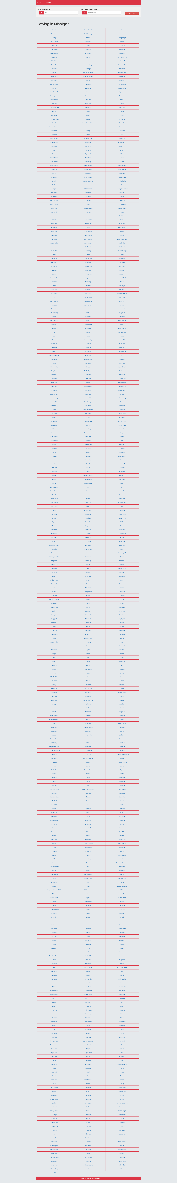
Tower (88, 1122)
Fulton (54, 828)
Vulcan (122, 1138)
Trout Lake (88, 1126)
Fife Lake (122, 545)
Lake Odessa (88, 324)
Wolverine (54, 623)
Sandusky (122, 289)
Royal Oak (54, 65)
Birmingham (54, 96)
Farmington (122, 142)
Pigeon (88, 417)
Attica (122, 677)
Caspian (54, 456)
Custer (88, 607)
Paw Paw (88, 158)
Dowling (122, 785)
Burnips (122, 719)
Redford (54, 1056)
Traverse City (122, 65)
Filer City (54, 816)
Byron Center (122, 723)
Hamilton (122, 859)
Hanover (88, 557)
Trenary (122, 1122)
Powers (122, 564)
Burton (88, 80)
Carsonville (122, 533)
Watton (88, 1149)
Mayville (54, 448)
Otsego (88, 131)
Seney (122, 1084)
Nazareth (122, 991)
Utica (122, 212)
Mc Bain (54, 963)
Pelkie (88, 1033)
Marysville (88, 146)
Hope (54, 886)
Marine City (88, 235)
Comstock (54, 758)
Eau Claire (54, 506)
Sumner (88, 1115)
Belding (122, 196)
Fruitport (54, 421)
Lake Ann (88, 611)
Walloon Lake (122, 1142)
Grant (88, 452)
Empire (88, 580)
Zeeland (122, 200)
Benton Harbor (122, 57)
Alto (122, 665)
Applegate (122, 619)
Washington (54, 1146)
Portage (88, 69)
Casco (122, 731)
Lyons (54, 479)
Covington (54, 770)
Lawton (54, 336)
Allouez (88, 665)
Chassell (122, 743)
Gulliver (122, 851)
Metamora (122, 514)
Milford (122, 185)
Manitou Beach (54, 956)
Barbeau (122, 685)
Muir (122, 506)
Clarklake (88, 747)
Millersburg (54, 634)
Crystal (122, 770)
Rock (54, 1068)
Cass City (54, 309)
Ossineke (54, 1022)
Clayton (122, 588)
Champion (122, 739)
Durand (122, 220)
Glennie (88, 836)
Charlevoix (54, 235)
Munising (88, 282)
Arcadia (122, 669)
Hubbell (122, 890)
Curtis (88, 774)
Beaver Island (122, 692)
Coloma (88, 375)
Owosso (88, 92)
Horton (88, 886)
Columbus (54, 754)
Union (54, 1134)
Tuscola (88, 1130)
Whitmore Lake (88, 1165)
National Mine (54, 991)
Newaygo (122, 258)
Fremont (54, 227)
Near (89, 9)
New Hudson (88, 994)
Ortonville (54, 375)
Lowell (54, 181)
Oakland (88, 1006)
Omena (122, 1010)
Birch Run (122, 371)
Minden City (88, 638)
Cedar (54, 735)
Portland (54, 212)
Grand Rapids (88, 30)
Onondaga (88, 1014)
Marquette (88, 84)
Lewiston (122, 940)
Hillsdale (54, 134)
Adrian (54, 73)
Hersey (54, 588)
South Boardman (54, 1107)
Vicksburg (54, 266)
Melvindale (54, 146)
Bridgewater (54, 716)
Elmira (88, 801)
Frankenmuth (122, 208)
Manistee (88, 150)
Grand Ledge (122, 169)
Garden (88, 626)
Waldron (54, 530)
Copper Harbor (122, 762)
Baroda (88, 464)
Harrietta (54, 650)
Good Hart (54, 840)
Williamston (88, 189)
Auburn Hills (122, 88)
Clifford (122, 595)
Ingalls (88, 898)
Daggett (54, 619)
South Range (54, 491)
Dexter (88, 227)
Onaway (88, 468)
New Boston (54, 994)
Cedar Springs (122, 251)
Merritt (54, 967)
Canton (122, 727)
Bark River (54, 688)
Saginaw (88, 42)
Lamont (54, 933)
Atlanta (122, 673)
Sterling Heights (122, 38)
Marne (54, 960)
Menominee (122, 165)
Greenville (122, 146)
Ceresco (88, 739)
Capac (54, 340)
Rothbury (88, 561)
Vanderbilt (88, 514)
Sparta (122, 231)
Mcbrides (88, 630)
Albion (122, 154)
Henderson (54, 874)
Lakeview (88, 437)
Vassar (88, 255)
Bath (122, 688)
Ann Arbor (54, 34)
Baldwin (54, 410)
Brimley (88, 716)
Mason (122, 158)
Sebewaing (122, 351)
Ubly (88, 472)
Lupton (122, 948)
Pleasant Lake (54, 1041)
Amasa (54, 669)
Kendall (88, 913)
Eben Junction (54, 797)
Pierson (122, 642)
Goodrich (88, 196)
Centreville (122, 379)
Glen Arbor (122, 832)
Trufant (54, 1130)
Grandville (122, 107)
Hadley (88, 855)
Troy (122, 1126)
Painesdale (122, 1022)
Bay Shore (88, 692)
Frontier (122, 824)
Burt (54, 723)
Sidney (88, 1091)
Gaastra (54, 595)
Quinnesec (54, 1049)
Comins (88, 754)
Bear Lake (122, 607)
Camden (54, 537)
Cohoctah (122, 750)
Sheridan (122, 499)
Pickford (88, 1037)
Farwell (122, 460)
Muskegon (54, 38)
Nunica (54, 1006)
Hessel (54, 878)
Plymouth (88, 154)
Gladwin (54, 282)
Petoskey (88, 162)
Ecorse (122, 150)
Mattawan (88, 328)
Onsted (122, 448)
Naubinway (88, 991)
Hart (88, 867)
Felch (88, 812)
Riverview (122, 127)
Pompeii (122, 1041)
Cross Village (88, 770)
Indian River (54, 898)
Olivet (54, 351)
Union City (122, 363)
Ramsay (122, 1049)
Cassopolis (88, 348)
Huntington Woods (122, 189)
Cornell (88, 766)
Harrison (54, 258)
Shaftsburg (54, 1087)
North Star (88, 998)
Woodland (122, 561)
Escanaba (88, 96)
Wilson (122, 1169)
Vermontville (54, 487)
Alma (122, 104)
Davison (54, 216)
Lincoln (88, 599)
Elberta (122, 580)
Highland (54, 882)
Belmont (88, 696)
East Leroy (54, 793)
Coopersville (54, 243)
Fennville (54, 382)
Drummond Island (88, 789)
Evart (88, 336)
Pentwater (54, 468)
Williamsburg (54, 1169)
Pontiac (88, 61)
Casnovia (122, 592)
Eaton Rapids (122, 204)
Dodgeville (122, 781)
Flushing (54, 169)
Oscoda (54, 1018)
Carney (122, 638)
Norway (88, 286)
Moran (122, 975)
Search (132, 13)
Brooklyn (122, 286)
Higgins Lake (122, 878)
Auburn (88, 320)
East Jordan (88, 305)
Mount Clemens (54, 107)
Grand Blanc (88, 169)
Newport (122, 994)
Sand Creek (88, 1080)
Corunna (54, 262)
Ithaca (122, 282)
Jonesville (88, 317)
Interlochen (122, 898)
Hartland (122, 867)
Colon (54, 417)
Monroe (54, 69)
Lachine (54, 921)
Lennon (122, 537)
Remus (88, 1056)
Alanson (88, 491)
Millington (122, 433)
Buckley (88, 495)
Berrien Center (88, 700)
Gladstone (122, 216)
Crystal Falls (122, 382)
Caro (88, 216)
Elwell (122, 801)
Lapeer (88, 119)
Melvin (54, 646)
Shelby (122, 324)
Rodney (122, 1068)
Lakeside (54, 929)
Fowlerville (88, 247)
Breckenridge (54, 394)
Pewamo (88, 545)
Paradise (88, 1029)
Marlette (54, 344)
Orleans (122, 1014)
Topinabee (54, 1122)
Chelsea (88, 200)
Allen (54, 638)
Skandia (88, 1095)
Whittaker (122, 1165)
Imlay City (54, 251)
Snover (122, 1099)
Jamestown (88, 902)
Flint (122, 30)
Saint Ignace (54, 301)
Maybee (54, 526)
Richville (88, 1060)
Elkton (122, 483)
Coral (54, 766)
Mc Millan (88, 963)
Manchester (54, 320)
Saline (54, 154)
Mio (122, 971)
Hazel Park (88, 104)
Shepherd (54, 371)
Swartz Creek (54, 204)
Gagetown (122, 576)
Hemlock (122, 871)
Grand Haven (54, 138)
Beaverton (122, 429)
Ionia (122, 111)
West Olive (88, 1157)
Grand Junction (88, 843)
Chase (88, 743)
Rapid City (54, 1053)
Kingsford (88, 212)
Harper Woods (54, 119)
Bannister (88, 685)
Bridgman (122, 313)
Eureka (122, 805)
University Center (54, 1138)
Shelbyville (88, 1087)
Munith (88, 983)
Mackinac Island (54, 545)
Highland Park (88, 138)
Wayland (54, 224)
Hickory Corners (88, 878)
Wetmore (54, 1161)
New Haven (88, 220)
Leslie (88, 332)
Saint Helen (88, 1076)
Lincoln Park (122, 73)
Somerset (88, 1103)
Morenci (122, 317)
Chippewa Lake (54, 747)
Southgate (54, 80)
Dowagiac (122, 193)
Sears (88, 1084)
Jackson (122, 45)
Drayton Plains (54, 789)
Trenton (88, 100)
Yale (54, 332)
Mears (122, 963)
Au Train (54, 681)
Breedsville (122, 630)
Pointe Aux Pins (88, 1041)
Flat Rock (122, 816)
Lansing (122, 933)
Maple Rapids (54, 499)
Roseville (122, 69)
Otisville (54, 472)
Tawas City (122, 340)
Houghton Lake (122, 886)
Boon (54, 708)
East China (122, 789)
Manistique (88, 266)
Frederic (54, 824)
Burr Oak (122, 472)
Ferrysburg (88, 278)
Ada (54, 657)
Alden (54, 661)
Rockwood (122, 270)
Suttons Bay (122, 503)
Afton (88, 657)
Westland (122, 49)
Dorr (88, 785)
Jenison (88, 905)
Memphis (88, 413)
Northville (54, 196)
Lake (122, 921)
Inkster (54, 88)
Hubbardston (122, 568)
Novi (122, 1002)
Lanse (88, 933)
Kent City (88, 425)
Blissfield (88, 270)
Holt (88, 882)
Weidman (54, 1153)
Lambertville (122, 929)
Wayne (122, 100)
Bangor (122, 336)
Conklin (122, 758)
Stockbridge (88, 402)
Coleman (122, 410)
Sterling (88, 533)
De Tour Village (54, 599)
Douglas (54, 289)
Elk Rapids (122, 359)
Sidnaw (54, 1091)
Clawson (54, 131)
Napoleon (88, 987)
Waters (122, 1146)
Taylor (88, 57)
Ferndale (122, 96)
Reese (88, 382)
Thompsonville (54, 557)
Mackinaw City (88, 475)
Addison (122, 510)
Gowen (54, 843)
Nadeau (122, 983)
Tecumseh (54, 162)
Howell (54, 150)
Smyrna (88, 1099)
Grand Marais (122, 843)
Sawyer (122, 1080)
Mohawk (54, 975)
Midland (122, 61)
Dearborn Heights (88, 65)
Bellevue (88, 394)
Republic (122, 1056)
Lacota (88, 921)
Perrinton (122, 572)
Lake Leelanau (88, 925)
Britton (54, 518)
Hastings (88, 173)
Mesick (88, 572)
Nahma (54, 987)
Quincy (122, 355)
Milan (54, 173)
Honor (88, 595)
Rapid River (88, 1053)
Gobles (54, 475)
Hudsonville (122, 177)
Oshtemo (88, 1018)
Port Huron (54, 49)
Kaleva (122, 549)
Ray (122, 1053)
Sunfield (54, 514)
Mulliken (88, 518)
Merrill (54, 495)
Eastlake (88, 793)
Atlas (88, 677)
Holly (122, 162)
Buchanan (54, 231)
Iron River (122, 274)
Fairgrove (88, 526)
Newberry (54, 274)
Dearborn (54, 45)
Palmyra (122, 1025)
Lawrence (88, 441)
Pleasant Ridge (122, 293)
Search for (44, 9)
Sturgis (54, 123)
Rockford (88, 193)
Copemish (122, 634)
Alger (88, 661)
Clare (88, 204)
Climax (54, 483)
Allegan (54, 189)
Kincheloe (54, 917)
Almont (54, 286)
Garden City (54, 84)
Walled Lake (122, 181)
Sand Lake (122, 530)
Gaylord (88, 828)
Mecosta (54, 553)
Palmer (54, 1025)
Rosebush (54, 584)
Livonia (88, 45)
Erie (88, 805)
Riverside (88, 1064)
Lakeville (88, 929)
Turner (88, 654)
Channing (54, 743)
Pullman (122, 1045)
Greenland (122, 847)
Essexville (88, 262)
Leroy (54, 940)
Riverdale (54, 1064)
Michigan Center (122, 967)
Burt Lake (88, 723)
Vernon (88, 487)
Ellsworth (88, 588)
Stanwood (122, 626)
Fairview (122, 809)
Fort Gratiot (54, 820)
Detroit (54, 30)
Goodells (88, 840)
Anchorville (88, 669)
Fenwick (122, 812)
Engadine (54, 805)
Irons (54, 902)
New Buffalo (122, 332)
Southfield (122, 53)
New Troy (88, 49)
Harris (88, 863)
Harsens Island (54, 867)
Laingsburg (54, 398)
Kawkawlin (122, 909)
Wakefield (122, 348)
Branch (122, 708)
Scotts (54, 1084)
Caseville (122, 491)
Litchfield (54, 390)
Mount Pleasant (88, 73)
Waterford (88, 1146)
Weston (122, 1157)
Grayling (88, 251)
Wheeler (88, 1161)
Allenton (54, 665)
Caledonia (54, 359)
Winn (54, 1173)
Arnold (88, 673)
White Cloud (88, 386)
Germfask (54, 832)
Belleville (122, 243)
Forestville (122, 650)
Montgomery (88, 592)
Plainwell (122, 247)
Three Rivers (54, 142)
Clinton (88, 313)
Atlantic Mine (54, 677)
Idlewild (122, 894)
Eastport (122, 793)
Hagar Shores (122, 855)
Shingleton (122, 1087)
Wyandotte (122, 84)
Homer (88, 603)
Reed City (122, 301)
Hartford (88, 293)
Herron (122, 874)
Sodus (54, 1103)
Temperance (54, 1118)
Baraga (54, 328)
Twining (88, 642)
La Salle (122, 917)
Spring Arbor (54, 1111)
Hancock (88, 224)
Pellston (122, 468)
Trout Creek (54, 1126)
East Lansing (88, 34)
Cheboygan (122, 227)
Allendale (122, 661)
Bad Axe (122, 262)
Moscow (54, 979)
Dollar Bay (54, 785)
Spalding (122, 1107)
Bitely (54, 704)
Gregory (54, 851)
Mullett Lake (122, 979)
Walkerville (88, 619)
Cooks (88, 762)
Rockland (88, 1068)
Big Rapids (54, 115)
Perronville (54, 1037)
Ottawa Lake (88, 1022)
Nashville (88, 355)
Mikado (88, 971)
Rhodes (54, 1060)
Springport (122, 479)
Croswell (122, 309)
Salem (122, 1076)
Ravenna (122, 406)
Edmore (54, 413)
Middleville (122, 266)
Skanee (122, 1095)
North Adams (88, 549)
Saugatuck (54, 441)
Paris (122, 1029)
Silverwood (122, 1091)
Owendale (88, 623)
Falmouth (54, 812)
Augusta (88, 448)
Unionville (88, 541)
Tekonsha (122, 495)
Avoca (88, 681)
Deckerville (88, 479)
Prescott (88, 615)
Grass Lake (122, 413)
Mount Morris (122, 278)
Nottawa (88, 1002)
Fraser (88, 111)
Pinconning (122, 398)
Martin (88, 564)
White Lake (122, 1161)
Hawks (88, 871)
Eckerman (88, 797)
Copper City (54, 642)
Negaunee (122, 224)
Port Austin (54, 503)
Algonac (54, 239)
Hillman (88, 499)
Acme (122, 654)
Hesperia (122, 444)
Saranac (88, 390)
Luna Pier (54, 386)
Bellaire (54, 429)
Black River (88, 704)
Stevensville (122, 421)
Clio (54, 297)
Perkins (122, 1033)
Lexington (54, 425)
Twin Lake (122, 1130)
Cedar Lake (88, 735)
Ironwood (88, 185)
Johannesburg (54, 909)
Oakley (54, 611)
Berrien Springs (88, 181)
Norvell (54, 1002)
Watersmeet (54, 1149)
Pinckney (122, 297)
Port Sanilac (88, 510)
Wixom (122, 115)
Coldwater (54, 104)
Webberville (122, 1149)
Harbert (54, 863)
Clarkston (122, 747)
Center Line (54, 165)
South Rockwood (54, 355)
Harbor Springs (88, 410)
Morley (54, 541)
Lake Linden (88, 243)
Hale (54, 859)
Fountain (88, 634)
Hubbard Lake (88, 890)
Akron (54, 576)
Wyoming (88, 53)
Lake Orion (88, 274)
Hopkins (88, 506)
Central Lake (54, 739)
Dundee (54, 247)
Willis (88, 1169)
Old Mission (88, 1010)
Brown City (88, 398)
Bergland (54, 700)
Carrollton (88, 731)
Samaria (54, 1080)
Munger (54, 983)
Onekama (88, 568)
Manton (54, 379)
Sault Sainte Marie (88, 123)
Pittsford (122, 1037)
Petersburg (88, 421)
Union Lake (88, 1134)
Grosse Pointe (88, 208)
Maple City (88, 956)
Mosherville (88, 979)
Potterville (54, 293)
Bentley (122, 696)
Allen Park (122, 80)
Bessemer (122, 344)
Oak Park (122, 76)
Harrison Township (122, 863)
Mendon (88, 456)
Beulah (54, 592)
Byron (54, 522)
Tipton (88, 1118)
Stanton (88, 379)
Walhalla (54, 1142)
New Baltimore (54, 127)
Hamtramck (54, 92)
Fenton (88, 134)
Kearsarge (54, 913)
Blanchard (122, 704)
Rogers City (88, 301)
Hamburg (88, 859)
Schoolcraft (122, 367)
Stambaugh (122, 1111)
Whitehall (88, 142)
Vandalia (122, 603)
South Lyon (54, 42)
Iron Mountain (54, 100)
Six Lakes (54, 1095)
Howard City (88, 340)
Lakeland (122, 925)
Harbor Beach (88, 359)
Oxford (122, 255)
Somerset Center (122, 1103)
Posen (54, 626)
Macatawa (88, 952)
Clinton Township (54, 750)
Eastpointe (54, 76)
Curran (54, 774)
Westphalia (88, 444)
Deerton (122, 778)
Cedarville (122, 735)
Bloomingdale (122, 553)
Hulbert (54, 894)
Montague (54, 305)
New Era (88, 553)
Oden (122, 1006)
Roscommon (88, 433)
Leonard (54, 568)
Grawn (54, 847)
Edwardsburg (54, 406)
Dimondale (54, 402)
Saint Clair (54, 208)
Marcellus (122, 417)
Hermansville (88, 874)
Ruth (122, 1072)
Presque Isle (54, 1045)
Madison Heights (88, 76)
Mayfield (122, 960)
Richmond (54, 193)
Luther (122, 599)
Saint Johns (54, 158)
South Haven (54, 200)
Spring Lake (88, 297)
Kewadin (122, 913)
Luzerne (54, 952)
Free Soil (122, 646)
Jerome (122, 905)
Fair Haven (88, 809)
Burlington (54, 615)
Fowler (122, 402)
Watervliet (88, 351)
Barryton (122, 584)
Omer (54, 1014)
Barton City (88, 688)
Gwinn (54, 855)
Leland (88, 936)
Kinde (122, 557)
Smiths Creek (54, 1099)
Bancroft (54, 533)
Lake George (54, 925)
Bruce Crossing (54, 719)
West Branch (122, 320)
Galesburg (54, 324)
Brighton (54, 177)
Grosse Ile (88, 851)
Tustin (122, 623)
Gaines (88, 584)
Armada (54, 348)
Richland (122, 475)
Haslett (54, 871)
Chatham (54, 630)
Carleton (122, 305)
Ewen (54, 809)
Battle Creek (54, 53)
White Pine (54, 1165)
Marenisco (122, 956)
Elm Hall (54, 801)
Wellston (122, 1153)
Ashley (122, 522)
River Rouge (88, 177)
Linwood (88, 944)
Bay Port (54, 692)
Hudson (54, 317)
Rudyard (54, 1072)
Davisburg (54, 778)
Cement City (54, 564)
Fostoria (122, 820)
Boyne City (88, 258)
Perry (122, 235)
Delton (88, 781)
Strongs (54, 1115)
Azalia (122, 681)
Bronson (88, 309)
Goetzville (122, 836)
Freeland (88, 824)
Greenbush (88, 847)
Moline (88, 975)
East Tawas (88, 231)
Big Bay (122, 700)
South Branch (88, 1107)
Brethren (88, 712)
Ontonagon (122, 390)
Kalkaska (88, 289)
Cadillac (122, 131)
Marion (54, 464)
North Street (122, 998)
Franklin (54, 270)
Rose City (88, 503)
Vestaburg (88, 1138)
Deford (54, 781)
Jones (88, 909)
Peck (54, 510)
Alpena (88, 115)
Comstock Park (88, 758)
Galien (122, 526)
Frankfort (122, 394)
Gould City (122, 840)
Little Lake (122, 944)
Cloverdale (88, 750)
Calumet (54, 727)
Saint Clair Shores (54, 61)
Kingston (54, 561)
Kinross (88, 917)
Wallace (88, 1142)
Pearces (54, 1033)
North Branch (54, 437)
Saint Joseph (88, 165)
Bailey (54, 685)
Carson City (122, 425)
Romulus (88, 88)
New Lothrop (122, 518)
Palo (54, 1029)
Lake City (88, 460)
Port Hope (122, 615)
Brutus (88, 719)
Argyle (54, 673)
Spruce (88, 1111)
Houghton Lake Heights (54, 890)
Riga (122, 1060)
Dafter (122, 774)
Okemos (54, 1010)
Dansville (88, 522)
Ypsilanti (122, 92)
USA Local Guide (44, 2)
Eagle (54, 654)
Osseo (122, 1018)
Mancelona (122, 386)
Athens (122, 437)
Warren (88, 38)
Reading (88, 429)
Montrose (88, 363)
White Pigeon (88, 371)
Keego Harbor (54, 278)
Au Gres (54, 460)
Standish (122, 375)
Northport (88, 530)
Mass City (88, 960)
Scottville (88, 406)
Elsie (122, 441)
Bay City (54, 57)
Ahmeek (88, 646)
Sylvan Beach (122, 1115)
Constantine (88, 239)
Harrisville (54, 549)
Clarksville (54, 572)
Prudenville (88, 1045)
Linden (54, 944)
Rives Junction (122, 1064)
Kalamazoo (122, 34)
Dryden (54, 444)
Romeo (54, 255)
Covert (122, 766)
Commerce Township (122, 754)
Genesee (122, 828)
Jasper (122, 902)
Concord (54, 433)
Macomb (122, 952)
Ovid (54, 363)
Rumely (88, 1072)
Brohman (122, 716)
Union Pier (122, 1134)
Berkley (54, 111)
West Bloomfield (54, 1157)
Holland (122, 42)
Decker (88, 778)
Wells (88, 1153)
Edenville (122, 797)
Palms (88, 1025)
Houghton (88, 107)
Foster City (88, 820)
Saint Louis (54, 185)
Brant (54, 712)
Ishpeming (88, 127)
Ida (88, 894)
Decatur (88, 344)
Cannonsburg (88, 727)
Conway (54, 762)
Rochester (122, 119)
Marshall (122, 173)
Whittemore (54, 580)
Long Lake (54, 948)
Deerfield (122, 452)
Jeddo (54, 905)
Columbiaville (88, 483)
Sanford (122, 464)
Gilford (88, 832)
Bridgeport (122, 712)
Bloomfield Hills (122, 239)
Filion (88, 816)
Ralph (88, 1049)
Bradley (88, 708)
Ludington (122, 138)
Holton (122, 882)
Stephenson (122, 456)
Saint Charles (122, 328)
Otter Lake (88, 576)
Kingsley (88, 367)
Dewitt (54, 220)
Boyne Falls (54, 607)
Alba (122, 657)
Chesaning (54, 313)
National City (122, 987)
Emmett (122, 611)
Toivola (122, 1118)
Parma (122, 487)
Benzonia (88, 537)
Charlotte (122, 123)
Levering (88, 940)
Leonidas (122, 936)
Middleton (54, 971)
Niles (122, 134)
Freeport (122, 541)
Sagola (54, 1076)
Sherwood (54, 603)
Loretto (88, 948)
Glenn (54, 836)
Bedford (54, 696)
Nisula (54, 998)
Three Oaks (54, 367)
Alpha (88, 650)
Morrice (54, 452)
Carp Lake (54, 731)
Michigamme (88, 967)
